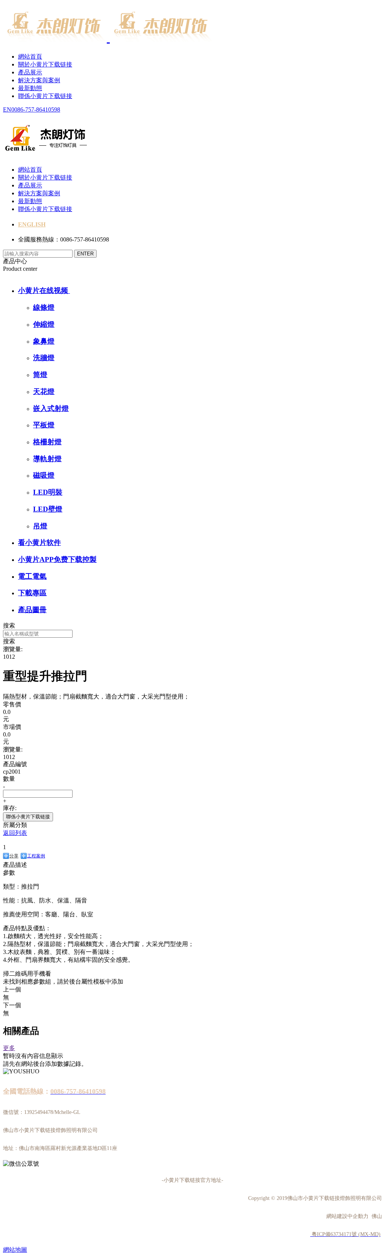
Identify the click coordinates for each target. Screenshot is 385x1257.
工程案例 (36, 856)
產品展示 (30, 72)
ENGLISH (31, 224)
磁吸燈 (44, 475)
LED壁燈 (47, 509)
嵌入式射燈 (51, 408)
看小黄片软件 (39, 542)
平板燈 (44, 425)
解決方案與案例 (39, 80)
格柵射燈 (47, 442)
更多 (9, 1048)
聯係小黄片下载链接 (45, 96)
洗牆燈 (44, 358)
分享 (13, 856)
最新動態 (30, 88)
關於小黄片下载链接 (45, 64)
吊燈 (40, 526)
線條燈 (44, 307)
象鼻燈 (44, 341)
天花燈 (44, 391)
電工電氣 (32, 576)
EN (7, 109)
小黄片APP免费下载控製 (57, 559)
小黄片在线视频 (44, 290)
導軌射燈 (47, 459)
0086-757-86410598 (35, 109)
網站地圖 (15, 1249)
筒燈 (40, 375)
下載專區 (32, 593)
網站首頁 (30, 56)
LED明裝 (47, 492)
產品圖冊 (32, 610)
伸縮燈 (44, 324)
